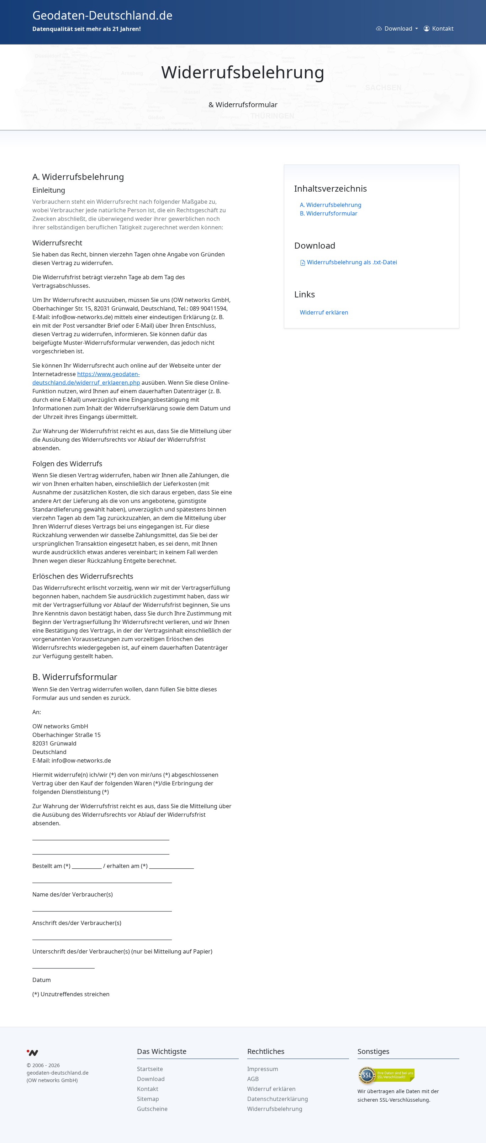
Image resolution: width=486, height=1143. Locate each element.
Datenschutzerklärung (277, 1099)
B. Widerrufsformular (329, 213)
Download (151, 1079)
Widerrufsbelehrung (274, 1109)
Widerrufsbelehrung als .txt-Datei (351, 262)
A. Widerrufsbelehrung (330, 205)
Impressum (262, 1069)
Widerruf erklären (324, 312)
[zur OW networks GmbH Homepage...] (32, 1054)
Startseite (150, 1069)
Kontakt (442, 28)
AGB (253, 1079)
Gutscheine (152, 1109)
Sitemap (148, 1099)
